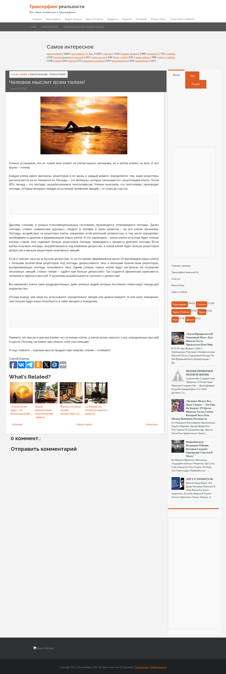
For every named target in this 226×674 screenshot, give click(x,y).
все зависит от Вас (83, 53)
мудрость (153, 53)
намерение (142, 60)
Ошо (175, 319)
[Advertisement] (84, 204)
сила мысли (99, 57)
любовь (171, 53)
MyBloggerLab (159, 667)
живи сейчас (142, 57)
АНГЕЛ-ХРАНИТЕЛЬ (199, 478)
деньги (190, 319)
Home (33, 26)
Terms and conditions (182, 19)
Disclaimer (141, 19)
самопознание (38, 74)
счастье (107, 53)
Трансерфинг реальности (184, 272)
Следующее (17, 424)
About (176, 74)
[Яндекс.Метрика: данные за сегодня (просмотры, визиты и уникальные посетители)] (44, 648)
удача (57, 60)
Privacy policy (158, 19)
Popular (196, 84)
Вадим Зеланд (73, 19)
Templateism (142, 667)
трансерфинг (50, 26)
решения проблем (94, 60)
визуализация (120, 60)
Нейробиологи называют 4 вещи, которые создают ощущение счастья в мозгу (199, 448)
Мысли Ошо (177, 285)
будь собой (121, 57)
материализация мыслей (69, 57)
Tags (192, 75)
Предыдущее (152, 424)
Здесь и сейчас (94, 19)
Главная (37, 19)
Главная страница (84, 424)
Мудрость (112, 19)
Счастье (175, 278)
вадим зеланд (130, 53)
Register (127, 19)
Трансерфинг (53, 19)
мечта (72, 60)
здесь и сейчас (166, 57)
